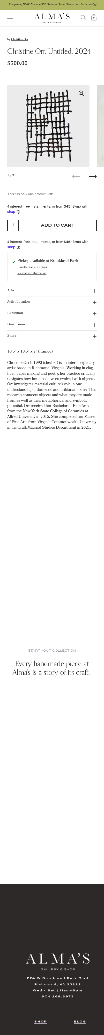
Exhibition (15, 313)
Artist (11, 291)
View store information (31, 273)
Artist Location (18, 302)
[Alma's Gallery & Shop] (51, 18)
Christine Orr (19, 39)
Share (11, 336)
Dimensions (16, 325)
